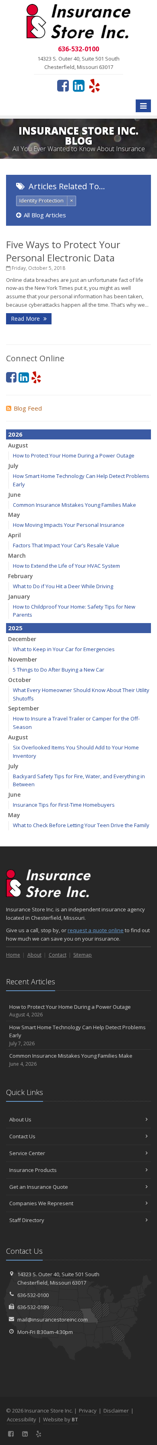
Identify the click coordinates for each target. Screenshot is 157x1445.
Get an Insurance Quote (38, 1186)
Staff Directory (26, 1220)
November (22, 659)
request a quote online (96, 930)
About (34, 954)
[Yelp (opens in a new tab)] (94, 85)
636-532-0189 (33, 1307)
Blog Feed (28, 408)
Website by (60, 1419)
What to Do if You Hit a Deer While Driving (63, 586)
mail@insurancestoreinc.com (52, 1319)
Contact (57, 954)
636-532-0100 (33, 1295)
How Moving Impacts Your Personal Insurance (68, 524)
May (14, 514)
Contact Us (22, 1136)
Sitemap (82, 954)
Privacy (88, 1410)
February (20, 576)
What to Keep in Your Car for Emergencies (64, 649)
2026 (15, 434)
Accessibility (21, 1419)
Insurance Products (33, 1170)
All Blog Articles (45, 215)
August (18, 445)
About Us (20, 1119)
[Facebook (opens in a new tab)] (63, 85)
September (23, 708)
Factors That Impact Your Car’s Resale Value (66, 545)
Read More (26, 318)
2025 (15, 628)
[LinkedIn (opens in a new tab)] (79, 85)
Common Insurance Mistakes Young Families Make (74, 504)
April (14, 535)
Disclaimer (116, 1410)
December (22, 639)
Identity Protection (41, 200)
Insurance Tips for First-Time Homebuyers (64, 804)
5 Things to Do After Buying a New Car (58, 669)
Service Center (27, 1153)
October (19, 680)
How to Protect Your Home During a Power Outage (73, 455)
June (14, 494)
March (17, 555)
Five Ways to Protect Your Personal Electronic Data (63, 251)
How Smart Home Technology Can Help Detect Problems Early (77, 1035)
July (13, 466)
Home (13, 954)
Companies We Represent (41, 1203)
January (19, 596)
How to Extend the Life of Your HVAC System (66, 565)
